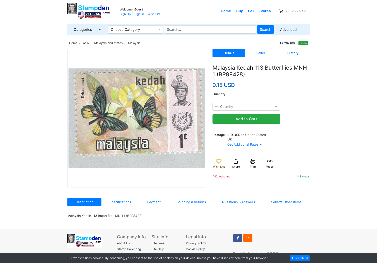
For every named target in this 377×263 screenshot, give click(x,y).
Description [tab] (84, 202)
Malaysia (134, 43)
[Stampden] (89, 11)
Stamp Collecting (129, 249)
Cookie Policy (195, 249)
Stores (265, 11)
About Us (123, 243)
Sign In (139, 14)
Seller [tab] (260, 53)
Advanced (288, 29)
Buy (239, 11)
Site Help (157, 249)
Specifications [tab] (120, 202)
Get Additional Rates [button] (243, 144)
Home (226, 11)
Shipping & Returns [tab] (191, 202)
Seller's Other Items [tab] (286, 202)
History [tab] (292, 53)
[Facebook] (237, 238)
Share (236, 166)
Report (270, 166)
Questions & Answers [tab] (238, 202)
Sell (251, 11)
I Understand (300, 258)
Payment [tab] (154, 202)
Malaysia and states (108, 43)
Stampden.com (257, 253)
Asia (86, 43)
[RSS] (247, 238)
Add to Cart (246, 119)
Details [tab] (229, 53)
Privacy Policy (196, 243)
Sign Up (125, 14)
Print (253, 166)
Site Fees (157, 243)
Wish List (154, 14)
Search (265, 29)
